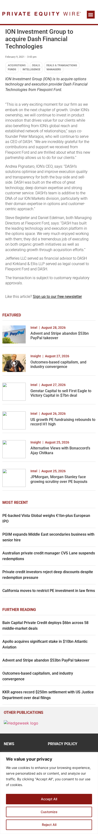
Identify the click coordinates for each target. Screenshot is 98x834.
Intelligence (31, 69)
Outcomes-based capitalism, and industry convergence (58, 364)
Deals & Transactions (61, 65)
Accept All (49, 799)
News (9, 744)
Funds (12, 69)
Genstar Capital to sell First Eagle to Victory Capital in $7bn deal (60, 393)
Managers (54, 69)
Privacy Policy (62, 744)
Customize (49, 812)
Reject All (49, 825)
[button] (91, 15)
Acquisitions (17, 65)
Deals (36, 65)
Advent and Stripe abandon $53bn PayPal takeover (45, 660)
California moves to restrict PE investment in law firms (48, 590)
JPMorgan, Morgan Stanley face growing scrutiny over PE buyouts (58, 479)
